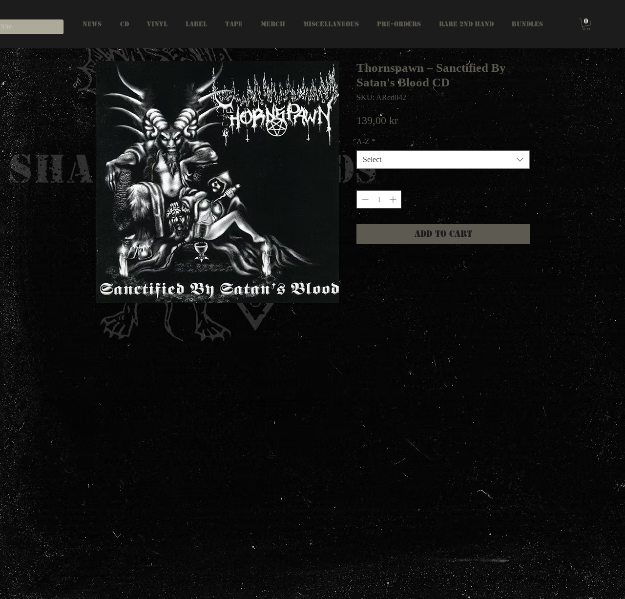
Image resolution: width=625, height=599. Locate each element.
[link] (586, 24)
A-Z (365, 141)
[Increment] (394, 199)
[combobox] (443, 159)
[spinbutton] (379, 199)
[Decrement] (364, 199)
